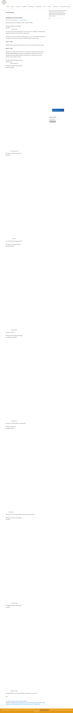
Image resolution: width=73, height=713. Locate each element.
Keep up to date (52, 117)
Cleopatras (22, 702)
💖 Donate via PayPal (58, 110)
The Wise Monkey (36, 704)
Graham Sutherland (33, 702)
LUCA (22, 704)
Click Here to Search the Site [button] (65, 6)
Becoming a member (44, 710)
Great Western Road (14, 701)
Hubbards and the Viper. (14, 18)
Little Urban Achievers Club (15, 704)
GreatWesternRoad (22, 701)
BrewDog (13, 702)
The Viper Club (30, 704)
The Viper (25, 704)
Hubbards (7, 704)
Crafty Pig (27, 702)
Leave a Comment (22, 20)
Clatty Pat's (17, 702)
